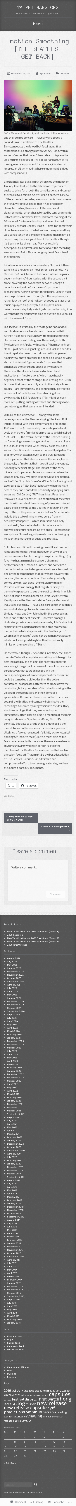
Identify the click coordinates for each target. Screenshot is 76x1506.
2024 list (29, 1395)
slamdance (9, 1416)
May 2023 (12, 1057)
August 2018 (13, 1220)
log (21, 1403)
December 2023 (15, 1041)
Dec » (13, 1463)
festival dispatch (25, 1399)
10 (35, 1441)
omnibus (34, 1411)
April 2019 (12, 1193)
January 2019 (14, 1203)
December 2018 (15, 1206)
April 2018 (12, 1233)
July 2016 (12, 1302)
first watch (49, 1398)
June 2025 (12, 991)
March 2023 (13, 1064)
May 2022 (12, 1087)
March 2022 (13, 1094)
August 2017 (13, 1259)
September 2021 (15, 1114)
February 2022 (14, 1097)
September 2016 (15, 1296)
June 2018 (12, 1226)
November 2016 (15, 1289)
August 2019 (13, 1180)
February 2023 (14, 1067)
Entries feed (13, 1342)
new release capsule (25, 1407)
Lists (9, 1370)
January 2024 (14, 1037)
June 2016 (12, 1306)
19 (54, 1446)
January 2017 (13, 1283)
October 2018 (14, 1213)
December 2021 (15, 1104)
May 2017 (12, 1269)
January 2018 (14, 1243)
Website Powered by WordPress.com (23, 1492)
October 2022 (14, 1080)
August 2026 (13, 958)
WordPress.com (15, 1349)
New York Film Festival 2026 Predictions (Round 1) (33, 941)
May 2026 (12, 964)
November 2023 (15, 1044)
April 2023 (12, 1061)
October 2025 (14, 978)
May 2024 (12, 1024)
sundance (21, 1416)
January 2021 (14, 1140)
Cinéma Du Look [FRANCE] (55, 828)
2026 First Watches (17, 944)
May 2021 (12, 1127)
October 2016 (14, 1293)
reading (61, 1412)
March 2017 (13, 1276)
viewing (34, 1415)
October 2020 (14, 1147)
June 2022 (12, 1084)
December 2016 (15, 1286)
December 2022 (15, 1074)
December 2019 (15, 1167)
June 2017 (12, 1266)
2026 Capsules (15, 934)
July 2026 (12, 961)
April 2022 (12, 1090)
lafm (14, 1404)
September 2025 (16, 981)
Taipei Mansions (38, 7)
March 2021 (13, 1133)
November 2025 (15, 974)
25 (45, 1451)
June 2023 (12, 1054)
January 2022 (14, 1100)
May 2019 (12, 1190)
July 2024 (12, 1017)
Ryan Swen (45, 73)
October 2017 (14, 1253)
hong (65, 1399)
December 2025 (15, 971)
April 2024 (12, 1027)
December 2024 (15, 1001)
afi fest (45, 1395)
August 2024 (14, 1014)
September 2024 (16, 1011)
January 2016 (14, 1322)
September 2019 (15, 1177)
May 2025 (12, 994)
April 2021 (12, 1130)
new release (52, 1403)
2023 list (19, 1395)
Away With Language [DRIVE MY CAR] (19, 818)
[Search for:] (18, 1484)
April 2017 (12, 1273)
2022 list (9, 1395)
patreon (49, 1412)
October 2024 (14, 1008)
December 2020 (15, 1143)
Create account (15, 1336)
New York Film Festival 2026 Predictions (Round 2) (33, 938)
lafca (7, 1404)
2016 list (10, 1390)
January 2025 (14, 998)
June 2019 (12, 1186)
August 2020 (14, 1153)
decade (7, 1399)
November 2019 (15, 1170)
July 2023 (12, 1051)
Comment (55, 894)
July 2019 (12, 1183)
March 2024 (13, 1031)
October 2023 (14, 1047)
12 (54, 1441)
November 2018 (15, 1210)
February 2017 (14, 1279)
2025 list (37, 1395)
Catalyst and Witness (18, 1367)
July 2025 (12, 988)
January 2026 (14, 968)
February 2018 (14, 1239)
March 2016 (13, 1316)
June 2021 (12, 1124)
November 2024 (15, 1004)
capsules (59, 1394)
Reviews (65, 73)
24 (35, 1451)
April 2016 (12, 1312)
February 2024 (15, 1034)
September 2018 (15, 1216)
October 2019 (14, 1173)
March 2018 (13, 1236)
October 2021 (14, 1110)
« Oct (6, 1463)
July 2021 (12, 1120)
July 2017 (11, 1263)
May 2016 (12, 1309)
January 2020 (14, 1163)
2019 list (44, 1390)
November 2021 (15, 1107)
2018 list (33, 1390)
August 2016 (13, 1299)
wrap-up (22, 1420)
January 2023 (14, 1070)
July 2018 (12, 1223)
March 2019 (13, 1196)
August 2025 (13, 984)
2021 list (65, 1390)
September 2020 (16, 1150)
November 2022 (15, 1077)
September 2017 (15, 1256)
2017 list (22, 1390)
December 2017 (15, 1246)
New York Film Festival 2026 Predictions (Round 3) (33, 931)
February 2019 (14, 1200)
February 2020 (15, 1160)
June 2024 (12, 1021)
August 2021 (13, 1117)
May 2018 (12, 1230)
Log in (10, 1339)
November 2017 (15, 1249)
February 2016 (14, 1319)
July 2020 (12, 1157)
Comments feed (15, 1346)
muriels (31, 1404)
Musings (11, 1373)
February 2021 (14, 1137)
